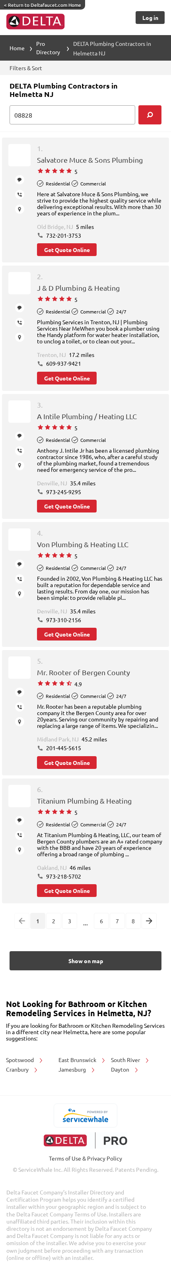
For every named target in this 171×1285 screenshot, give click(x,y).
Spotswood (20, 1059)
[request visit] (19, 209)
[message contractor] (19, 179)
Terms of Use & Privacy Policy (85, 1158)
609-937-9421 (63, 363)
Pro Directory (48, 47)
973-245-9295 (63, 491)
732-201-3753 (63, 235)
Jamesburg (72, 1069)
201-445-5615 (63, 747)
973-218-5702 (63, 876)
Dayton (120, 1069)
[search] (149, 114)
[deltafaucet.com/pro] (86, 1140)
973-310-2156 (63, 619)
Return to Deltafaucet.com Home (42, 5)
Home (17, 47)
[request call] (19, 194)
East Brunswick (77, 1059)
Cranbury (18, 1069)
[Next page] (149, 921)
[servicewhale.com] (86, 1115)
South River (126, 1059)
